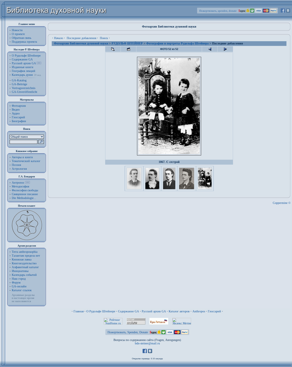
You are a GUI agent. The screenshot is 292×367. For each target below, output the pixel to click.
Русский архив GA (24, 63)
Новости (17, 30)
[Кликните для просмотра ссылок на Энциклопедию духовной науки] (27, 182)
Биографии (19, 121)
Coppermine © (282, 203)
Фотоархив (19, 105)
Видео (16, 109)
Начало (58, 38)
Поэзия (16, 165)
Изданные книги (22, 67)
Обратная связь (21, 37)
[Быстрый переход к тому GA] (39, 63)
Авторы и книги (22, 157)
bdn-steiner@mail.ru (147, 343)
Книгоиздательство (24, 263)
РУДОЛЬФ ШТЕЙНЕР (127, 43)
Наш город (19, 278)
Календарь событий (24, 274)
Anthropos (198, 311)
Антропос (18, 182)
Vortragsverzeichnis (23, 88)
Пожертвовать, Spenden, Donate (128, 332)
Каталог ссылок (22, 290)
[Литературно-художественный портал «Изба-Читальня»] (158, 323)
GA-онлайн (19, 286)
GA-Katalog (19, 80)
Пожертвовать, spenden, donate (218, 10)
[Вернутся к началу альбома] (113, 49)
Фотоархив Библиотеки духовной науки (81, 43)
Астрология (19, 168)
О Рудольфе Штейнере (100, 311)
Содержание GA (22, 59)
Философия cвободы (25, 190)
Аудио (16, 113)
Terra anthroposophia (24, 251)
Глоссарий (18, 117)
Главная (79, 311)
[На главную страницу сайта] (56, 20)
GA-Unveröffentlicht (24, 92)
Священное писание (25, 194)
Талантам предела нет (26, 255)
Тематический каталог (26, 161)
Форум (16, 282)
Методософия (20, 186)
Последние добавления (81, 38)
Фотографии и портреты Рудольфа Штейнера (177, 43)
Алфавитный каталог (25, 267)
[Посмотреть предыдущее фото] (209, 49)
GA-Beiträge (19, 84)
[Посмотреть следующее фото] (225, 49)
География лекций (23, 71)
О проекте (18, 34)
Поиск (104, 38)
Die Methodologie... (24, 198)
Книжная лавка (21, 259)
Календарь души (22, 74)
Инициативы (20, 271)
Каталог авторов (179, 311)
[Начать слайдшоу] (128, 49)
